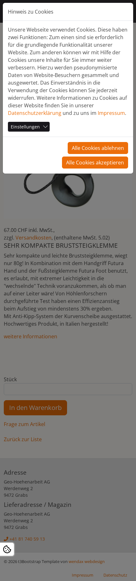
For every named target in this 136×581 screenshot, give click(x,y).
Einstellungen (25, 127)
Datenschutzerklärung (34, 113)
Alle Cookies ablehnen (98, 148)
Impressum (111, 113)
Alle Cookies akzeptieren (95, 162)
